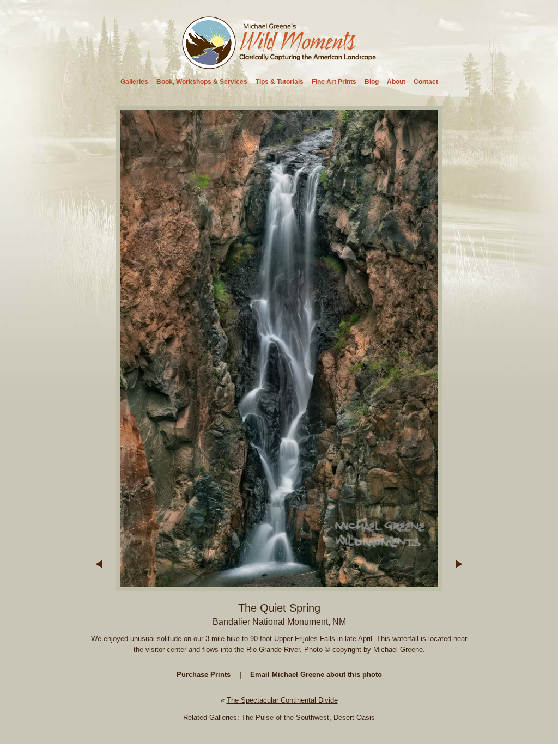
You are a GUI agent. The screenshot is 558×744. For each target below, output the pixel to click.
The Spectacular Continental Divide (282, 700)
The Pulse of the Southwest (285, 717)
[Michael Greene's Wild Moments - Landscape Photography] (279, 66)
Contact (426, 82)
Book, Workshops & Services (201, 82)
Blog (372, 82)
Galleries (134, 82)
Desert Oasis (354, 717)
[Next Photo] (279, 586)
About (396, 82)
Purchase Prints (204, 674)
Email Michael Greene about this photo (316, 674)
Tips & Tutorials (280, 82)
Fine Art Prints (334, 82)
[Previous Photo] (99, 586)
